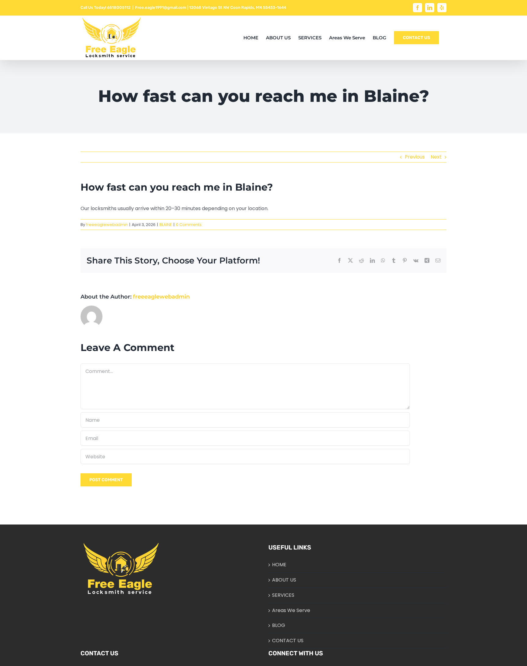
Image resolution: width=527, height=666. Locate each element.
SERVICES (283, 595)
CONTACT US (287, 640)
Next (436, 156)
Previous (415, 156)
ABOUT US (284, 579)
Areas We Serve (291, 610)
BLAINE (166, 224)
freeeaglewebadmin (107, 224)
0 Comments (189, 224)
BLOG (278, 625)
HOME (279, 564)
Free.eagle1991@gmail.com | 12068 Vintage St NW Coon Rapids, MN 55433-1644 (210, 7)
